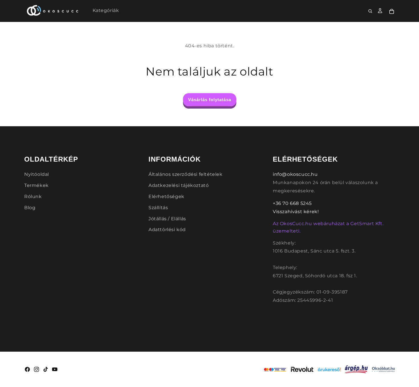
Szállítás (158, 207)
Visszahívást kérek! (296, 211)
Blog (29, 207)
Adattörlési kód (167, 229)
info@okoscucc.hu (295, 174)
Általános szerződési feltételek (186, 174)
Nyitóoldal (36, 174)
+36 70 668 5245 (292, 203)
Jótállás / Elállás (167, 218)
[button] (370, 11)
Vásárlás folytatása (209, 99)
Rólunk (33, 196)
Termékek (36, 185)
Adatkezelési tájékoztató (179, 185)
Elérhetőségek (166, 196)
